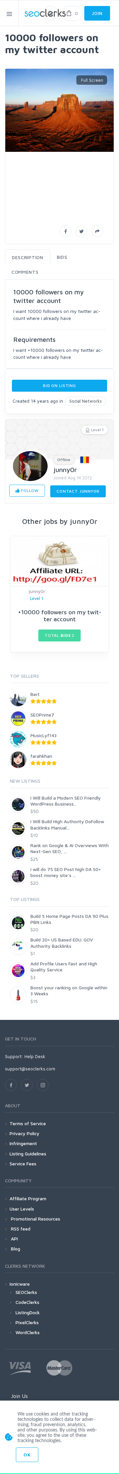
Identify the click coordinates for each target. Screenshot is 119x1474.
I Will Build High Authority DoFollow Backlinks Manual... (67, 824)
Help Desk (34, 1056)
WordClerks (28, 1332)
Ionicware (20, 1284)
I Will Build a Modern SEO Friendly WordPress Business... (65, 801)
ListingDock (28, 1312)
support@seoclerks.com (30, 1068)
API (14, 1238)
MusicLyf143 (43, 735)
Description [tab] (27, 257)
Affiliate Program (28, 1198)
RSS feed (20, 1228)
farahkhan (41, 756)
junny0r (65, 469)
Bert (35, 694)
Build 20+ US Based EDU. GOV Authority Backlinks (61, 942)
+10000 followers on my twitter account (59, 616)
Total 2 (59, 635)
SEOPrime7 (42, 715)
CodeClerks (27, 1302)
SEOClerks (26, 1292)
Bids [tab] (62, 257)
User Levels (22, 1209)
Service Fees (23, 1163)
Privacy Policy (24, 1133)
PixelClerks (27, 1322)
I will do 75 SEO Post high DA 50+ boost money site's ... (65, 872)
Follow (29, 490)
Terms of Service (28, 1123)
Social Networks (85, 401)
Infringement (23, 1143)
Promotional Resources (35, 1219)
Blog (15, 1248)
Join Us (19, 1396)
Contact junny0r (78, 491)
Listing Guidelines (28, 1153)
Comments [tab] (25, 272)
